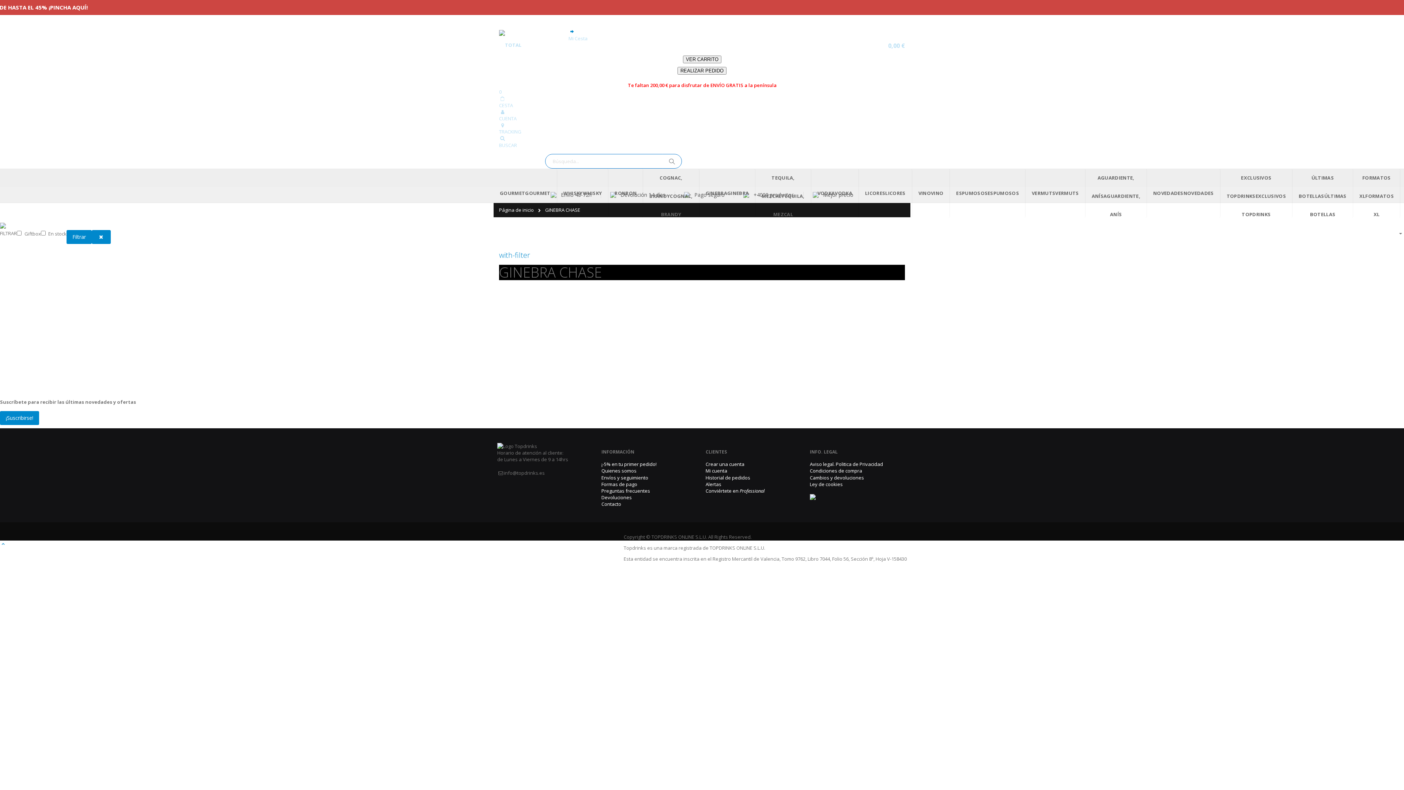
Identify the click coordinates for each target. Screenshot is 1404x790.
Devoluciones (616, 497)
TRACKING (510, 131)
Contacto (611, 504)
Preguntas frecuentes (625, 491)
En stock (57, 233)
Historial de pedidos (728, 477)
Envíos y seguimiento (624, 477)
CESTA (506, 105)
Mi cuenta (716, 470)
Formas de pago (619, 484)
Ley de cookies (826, 484)
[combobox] (613, 161)
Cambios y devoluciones (837, 477)
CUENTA (508, 118)
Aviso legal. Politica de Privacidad (846, 464)
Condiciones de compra (836, 470)
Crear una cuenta (725, 464)
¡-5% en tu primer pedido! (629, 464)
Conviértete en (735, 491)
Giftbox (32, 233)
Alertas (713, 484)
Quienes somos (619, 470)
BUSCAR (508, 145)
